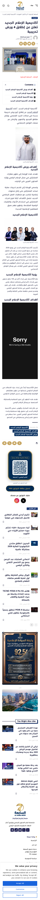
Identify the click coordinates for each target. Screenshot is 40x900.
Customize (20, 889)
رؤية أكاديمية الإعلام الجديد (22, 97)
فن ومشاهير (8, 750)
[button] (36, 5)
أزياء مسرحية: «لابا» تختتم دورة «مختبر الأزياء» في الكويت (17, 530)
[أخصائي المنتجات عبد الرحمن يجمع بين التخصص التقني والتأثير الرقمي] (34, 559)
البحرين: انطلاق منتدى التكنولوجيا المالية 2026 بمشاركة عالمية (18, 546)
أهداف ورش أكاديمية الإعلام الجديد (19, 89)
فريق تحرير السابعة (25, 37)
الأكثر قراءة (9, 729)
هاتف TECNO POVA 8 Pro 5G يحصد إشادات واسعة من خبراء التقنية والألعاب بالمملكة (16, 595)
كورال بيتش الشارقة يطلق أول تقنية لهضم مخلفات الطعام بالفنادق (17, 578)
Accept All (20, 883)
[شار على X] (23, 500)
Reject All (20, 895)
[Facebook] (12, 830)
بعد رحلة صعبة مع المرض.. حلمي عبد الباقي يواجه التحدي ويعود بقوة (27, 768)
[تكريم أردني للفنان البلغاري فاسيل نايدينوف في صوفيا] (34, 514)
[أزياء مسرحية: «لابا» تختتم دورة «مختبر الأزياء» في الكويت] (34, 527)
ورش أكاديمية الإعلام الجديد (26, 434)
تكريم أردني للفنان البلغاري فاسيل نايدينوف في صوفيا (16, 516)
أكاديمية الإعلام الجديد (24, 93)
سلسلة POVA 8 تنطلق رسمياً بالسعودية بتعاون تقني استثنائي (16, 612)
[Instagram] (27, 830)
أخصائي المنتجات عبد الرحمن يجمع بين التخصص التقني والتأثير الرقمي (16, 562)
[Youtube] (20, 830)
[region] (20, 881)
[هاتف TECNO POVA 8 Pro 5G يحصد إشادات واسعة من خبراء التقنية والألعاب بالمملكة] (34, 590)
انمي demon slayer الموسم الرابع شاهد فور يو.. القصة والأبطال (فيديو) (27, 785)
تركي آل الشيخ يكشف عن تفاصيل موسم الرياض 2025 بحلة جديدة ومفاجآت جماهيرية (26, 750)
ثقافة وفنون (8, 784)
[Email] (29, 43)
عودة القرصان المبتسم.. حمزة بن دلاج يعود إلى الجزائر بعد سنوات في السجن (27, 732)
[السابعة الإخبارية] (20, 5)
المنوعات (34, 18)
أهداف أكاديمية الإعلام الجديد (21, 100)
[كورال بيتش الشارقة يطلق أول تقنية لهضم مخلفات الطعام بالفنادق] (34, 575)
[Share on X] (33, 43)
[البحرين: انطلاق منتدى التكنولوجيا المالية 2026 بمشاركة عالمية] (34, 543)
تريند (5, 731)
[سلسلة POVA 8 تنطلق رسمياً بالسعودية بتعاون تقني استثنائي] (34, 609)
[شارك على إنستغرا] (16, 500)
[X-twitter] (24, 830)
